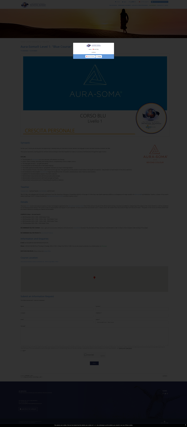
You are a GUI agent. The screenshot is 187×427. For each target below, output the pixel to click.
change (99, 56)
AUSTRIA (91, 56)
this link (95, 425)
